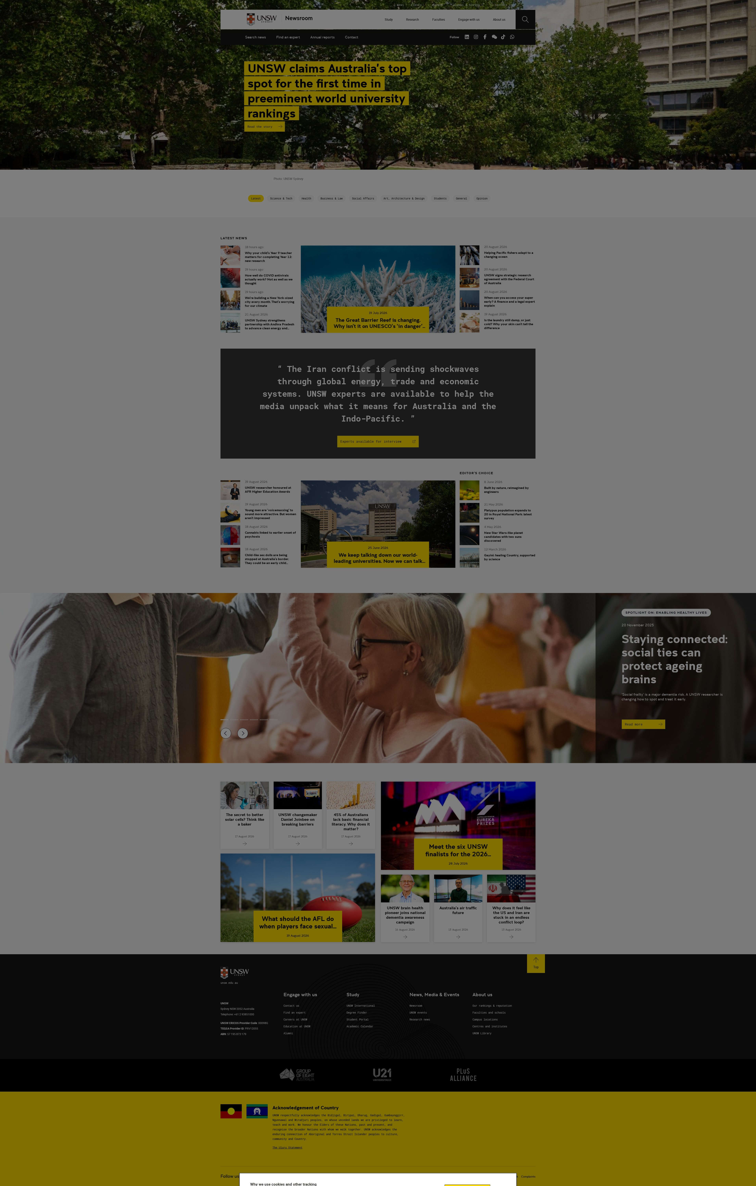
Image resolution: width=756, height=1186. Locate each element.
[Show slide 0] (224, 719)
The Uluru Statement (287, 1147)
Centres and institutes (489, 1026)
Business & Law (332, 198)
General (461, 198)
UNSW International (360, 1005)
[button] (536, 963)
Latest (256, 198)
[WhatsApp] (512, 37)
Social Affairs (363, 198)
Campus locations (485, 1019)
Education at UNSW (297, 1026)
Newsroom (416, 1005)
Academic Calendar (359, 1026)
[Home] (262, 19)
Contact (351, 37)
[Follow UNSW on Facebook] (485, 37)
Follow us (229, 1176)
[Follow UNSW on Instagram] (476, 37)
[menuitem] (389, 19)
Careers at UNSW (295, 1019)
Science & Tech (281, 198)
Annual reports (322, 37)
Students (440, 198)
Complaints (528, 1176)
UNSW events (418, 1012)
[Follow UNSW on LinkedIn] (467, 37)
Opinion (481, 198)
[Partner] (297, 19)
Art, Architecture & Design (404, 198)
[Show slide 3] (254, 719)
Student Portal (357, 1019)
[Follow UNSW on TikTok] (503, 37)
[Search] (525, 19)
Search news (255, 37)
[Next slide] (242, 733)
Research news (420, 1019)
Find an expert (288, 37)
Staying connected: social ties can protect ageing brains (674, 659)
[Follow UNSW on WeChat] (494, 37)
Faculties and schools (489, 1012)
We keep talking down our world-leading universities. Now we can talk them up (378, 558)
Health (306, 198)
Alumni (288, 1033)
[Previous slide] (225, 733)
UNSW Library (481, 1033)
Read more (634, 724)
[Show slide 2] (244, 719)
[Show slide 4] (264, 719)
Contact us (291, 1005)
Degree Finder (356, 1012)
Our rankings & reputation (492, 1005)
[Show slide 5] (274, 719)
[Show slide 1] (234, 719)
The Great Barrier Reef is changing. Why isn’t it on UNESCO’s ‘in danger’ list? (378, 323)
